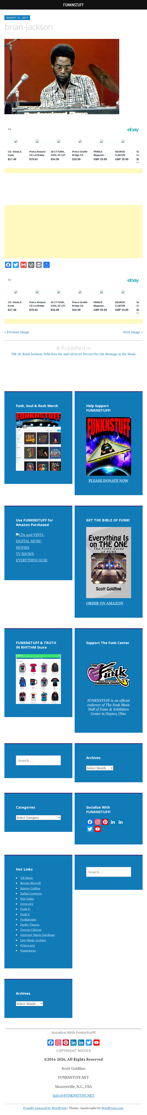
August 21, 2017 (17, 17)
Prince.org (27, 945)
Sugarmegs (28, 950)
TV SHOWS (25, 553)
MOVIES (22, 547)
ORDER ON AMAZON (104, 603)
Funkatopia (28, 919)
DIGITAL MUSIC (29, 541)
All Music (26, 878)
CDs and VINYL (31, 534)
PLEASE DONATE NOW (108, 480)
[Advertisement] (74, 236)
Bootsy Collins (30, 888)
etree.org (26, 904)
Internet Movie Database (37, 935)
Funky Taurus (29, 924)
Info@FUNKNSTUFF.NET (73, 1095)
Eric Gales (27, 898)
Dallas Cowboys (31, 893)
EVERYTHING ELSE (31, 560)
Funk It (25, 909)
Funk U (25, 914)
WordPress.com (112, 1108)
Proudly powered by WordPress (45, 1108)
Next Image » (133, 332)
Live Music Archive (33, 940)
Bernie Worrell (30, 883)
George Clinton (31, 930)
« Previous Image (16, 332)
